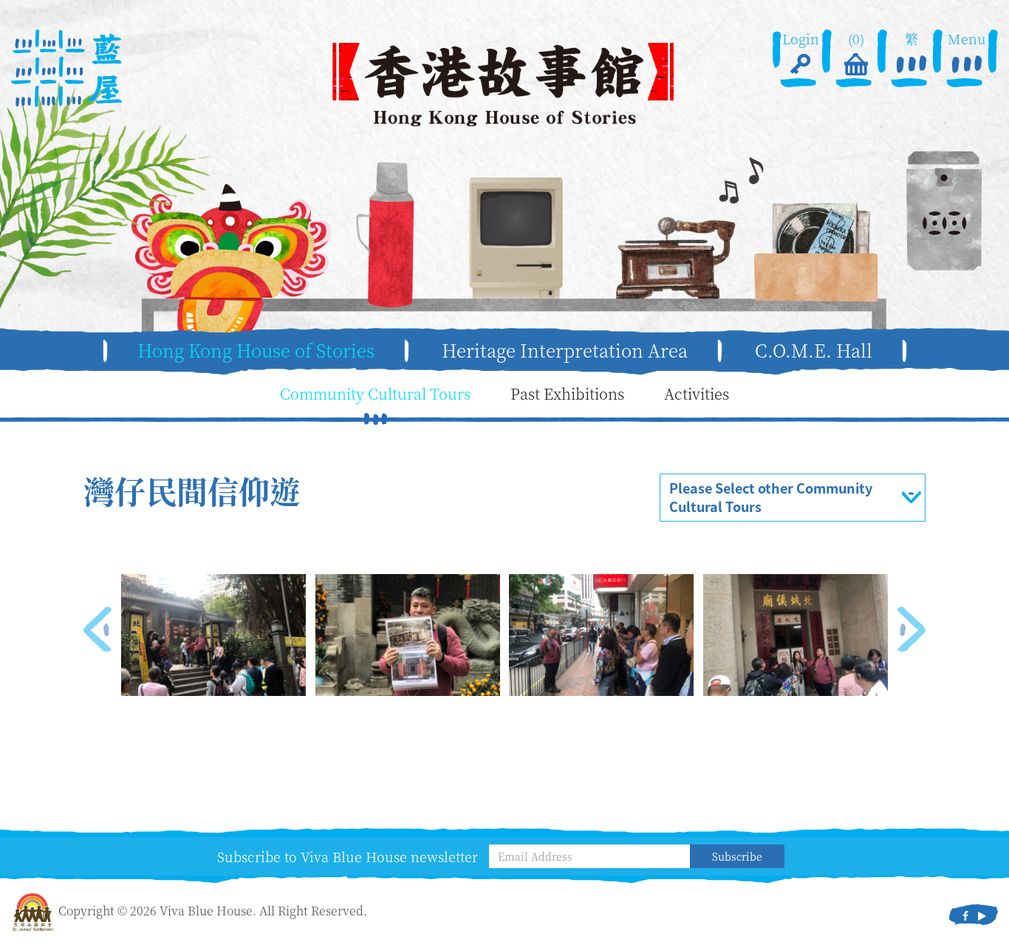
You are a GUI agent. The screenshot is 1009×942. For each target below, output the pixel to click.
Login (800, 39)
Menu (967, 39)
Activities (696, 393)
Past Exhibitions (567, 393)
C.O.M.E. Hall (813, 350)
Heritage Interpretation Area (565, 350)
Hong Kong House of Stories (255, 350)
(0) (856, 39)
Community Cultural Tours (375, 393)
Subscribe (737, 856)
